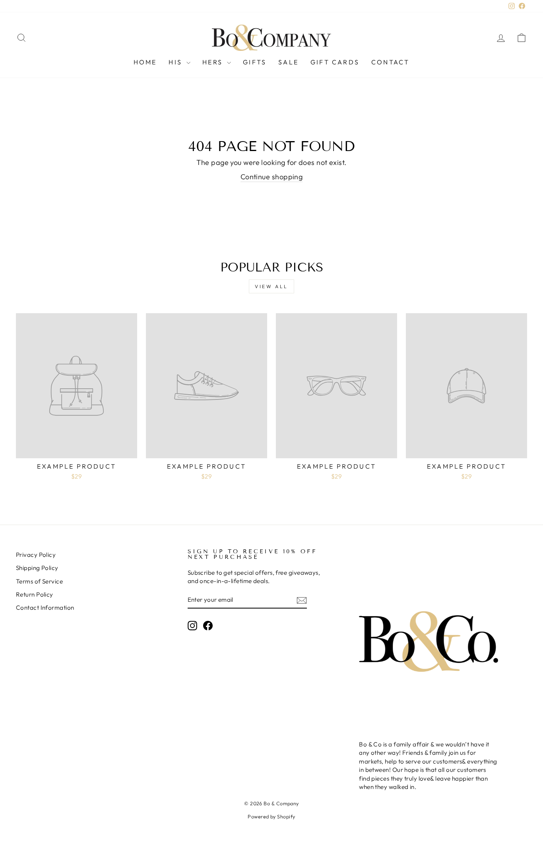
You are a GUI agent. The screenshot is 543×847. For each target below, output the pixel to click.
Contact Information (45, 607)
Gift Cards (334, 62)
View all (271, 286)
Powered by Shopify (271, 816)
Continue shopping (271, 176)
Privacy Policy (36, 554)
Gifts (254, 62)
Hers (213, 62)
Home (145, 62)
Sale (288, 62)
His (176, 62)
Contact (390, 62)
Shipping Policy (37, 568)
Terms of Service (39, 581)
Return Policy (34, 594)
